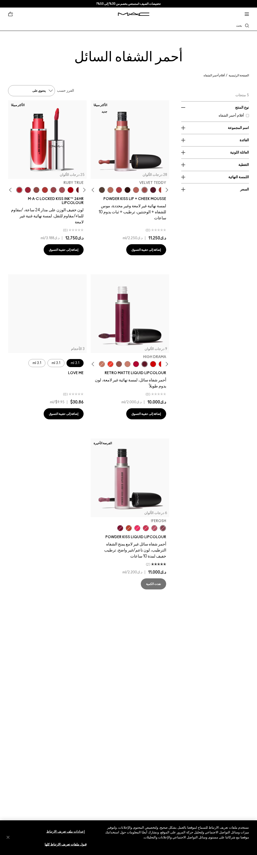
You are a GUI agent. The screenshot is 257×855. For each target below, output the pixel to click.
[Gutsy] (70, 190)
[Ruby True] (19, 190)
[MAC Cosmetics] (134, 14)
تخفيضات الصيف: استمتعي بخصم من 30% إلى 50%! (128, 3)
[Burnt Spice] (102, 364)
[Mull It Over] (136, 190)
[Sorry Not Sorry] (128, 528)
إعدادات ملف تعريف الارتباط (65, 831)
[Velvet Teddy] (144, 190)
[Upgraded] (62, 190)
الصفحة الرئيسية (239, 75)
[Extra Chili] (45, 190)
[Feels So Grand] (153, 364)
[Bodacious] (36, 190)
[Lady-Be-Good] (127, 364)
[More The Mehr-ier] (154, 528)
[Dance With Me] (136, 364)
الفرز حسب (65, 90)
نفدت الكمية (153, 583)
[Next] (94, 190)
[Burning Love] (120, 528)
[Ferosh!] (163, 528)
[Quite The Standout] (110, 364)
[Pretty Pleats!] (127, 190)
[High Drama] (144, 364)
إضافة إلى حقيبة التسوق (146, 249)
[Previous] (166, 190)
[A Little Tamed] (119, 190)
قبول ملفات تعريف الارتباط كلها (66, 844)
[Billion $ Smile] (137, 528)
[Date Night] (153, 190)
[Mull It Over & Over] (53, 190)
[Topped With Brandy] (119, 364)
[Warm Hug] (110, 190)
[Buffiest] (102, 190)
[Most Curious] (28, 190)
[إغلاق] (8, 837)
